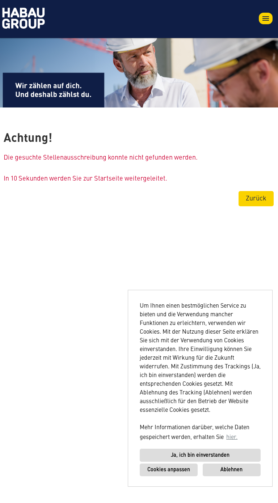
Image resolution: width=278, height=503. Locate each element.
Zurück (256, 198)
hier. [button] (231, 437)
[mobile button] (266, 18)
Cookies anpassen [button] (168, 469)
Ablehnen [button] (231, 469)
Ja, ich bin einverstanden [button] (200, 455)
